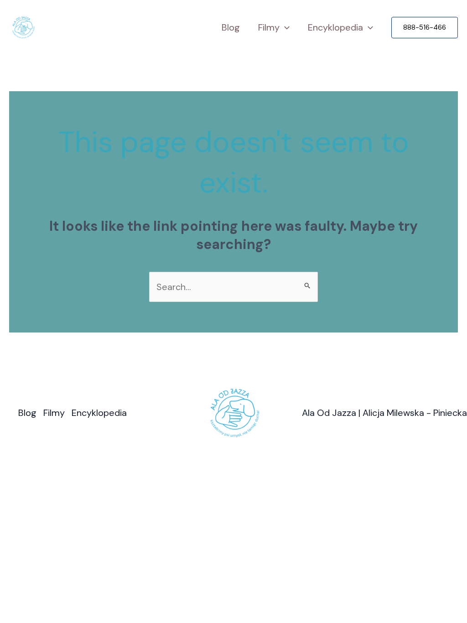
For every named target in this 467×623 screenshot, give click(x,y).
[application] (285, 27)
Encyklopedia (335, 27)
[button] (424, 27)
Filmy (269, 27)
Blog (231, 27)
